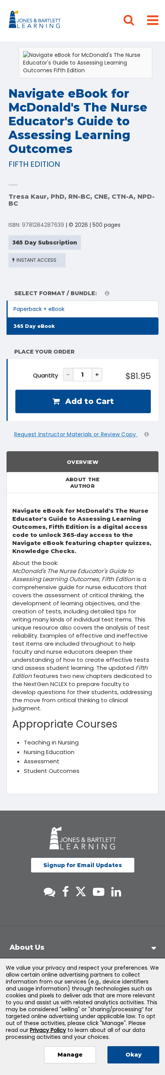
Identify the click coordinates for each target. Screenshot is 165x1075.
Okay (133, 1054)
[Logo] (36, 20)
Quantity (45, 375)
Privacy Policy (48, 1030)
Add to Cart (88, 401)
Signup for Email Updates (82, 865)
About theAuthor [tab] (83, 482)
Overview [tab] (82, 462)
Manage (70, 1054)
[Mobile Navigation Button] (152, 19)
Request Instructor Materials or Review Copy (76, 434)
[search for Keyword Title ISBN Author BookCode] (135, 21)
